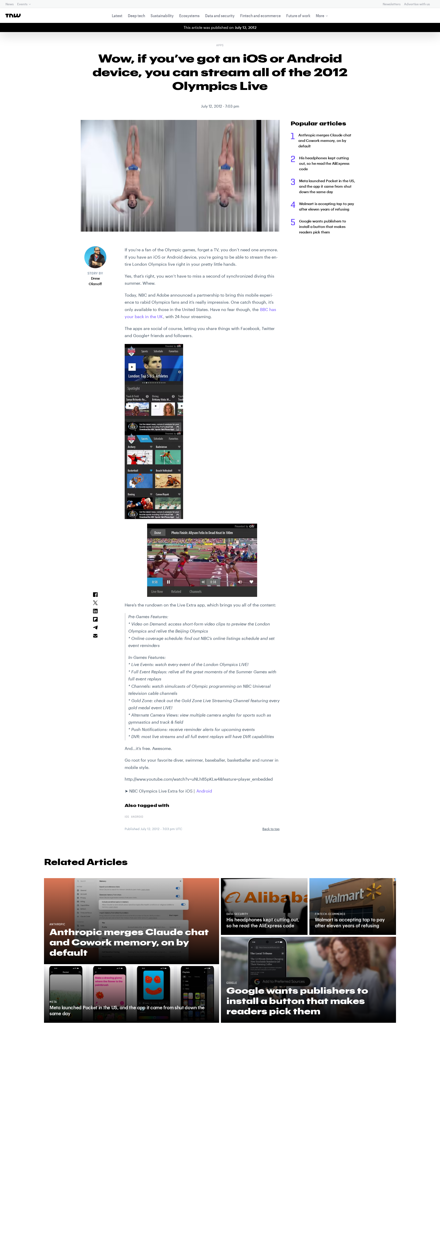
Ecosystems (189, 15)
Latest (117, 15)
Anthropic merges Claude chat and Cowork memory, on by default (324, 140)
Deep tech (136, 15)
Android (204, 790)
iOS (127, 817)
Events (22, 4)
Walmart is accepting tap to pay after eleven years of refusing (326, 206)
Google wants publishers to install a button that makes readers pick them (322, 226)
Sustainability (162, 15)
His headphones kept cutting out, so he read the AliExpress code (324, 163)
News (10, 4)
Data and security (220, 15)
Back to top (271, 829)
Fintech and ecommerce (260, 15)
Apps (220, 45)
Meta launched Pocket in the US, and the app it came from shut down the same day (327, 186)
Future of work (298, 15)
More (320, 15)
